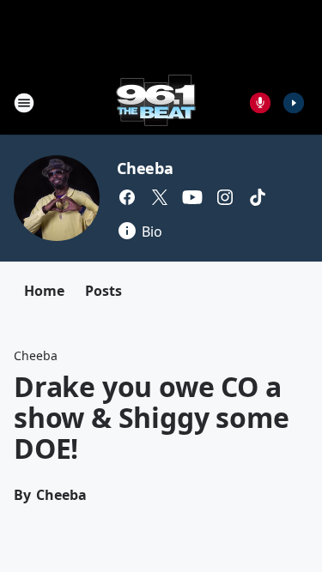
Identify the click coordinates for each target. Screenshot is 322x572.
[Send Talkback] (260, 103)
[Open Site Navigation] (24, 103)
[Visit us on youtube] (192, 197)
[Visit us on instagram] (225, 197)
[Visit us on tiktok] (257, 197)
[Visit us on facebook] (127, 197)
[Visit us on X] (159, 197)
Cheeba (145, 168)
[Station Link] (156, 102)
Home (44, 290)
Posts (103, 290)
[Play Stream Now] (293, 103)
